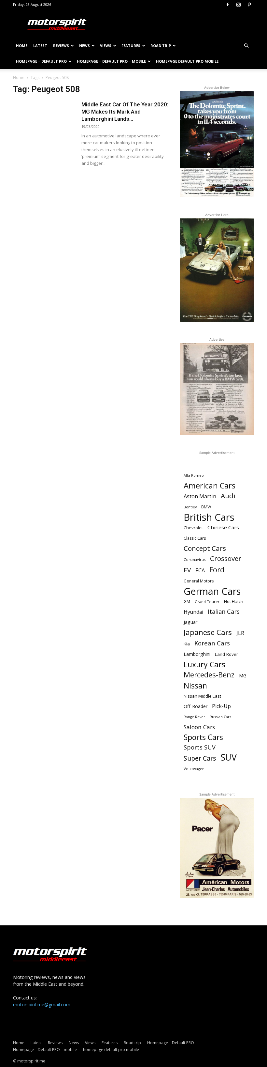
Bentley (190, 507)
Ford (216, 569)
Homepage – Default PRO (41, 61)
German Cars (212, 591)
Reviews (61, 45)
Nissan (195, 685)
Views (105, 45)
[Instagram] (238, 4)
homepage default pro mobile (187, 61)
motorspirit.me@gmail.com (41, 1004)
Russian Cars (220, 716)
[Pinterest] (249, 4)
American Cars (209, 485)
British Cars (209, 517)
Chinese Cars (223, 527)
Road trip (160, 45)
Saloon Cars (199, 727)
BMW (206, 507)
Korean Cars (212, 643)
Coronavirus (194, 559)
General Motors (199, 581)
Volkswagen (194, 768)
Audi (228, 495)
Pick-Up (221, 706)
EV (187, 570)
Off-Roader (195, 706)
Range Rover (194, 717)
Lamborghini (197, 654)
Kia (187, 644)
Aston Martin (200, 496)
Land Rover (226, 654)
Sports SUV (200, 747)
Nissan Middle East (202, 696)
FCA (200, 570)
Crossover (225, 558)
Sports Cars (203, 737)
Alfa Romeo (194, 475)
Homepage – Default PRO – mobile (111, 61)
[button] (246, 46)
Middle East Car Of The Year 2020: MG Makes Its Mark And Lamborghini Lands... (124, 111)
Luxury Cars (204, 664)
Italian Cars (224, 611)
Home (21, 45)
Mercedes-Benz (209, 674)
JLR (240, 632)
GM (187, 601)
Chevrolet (193, 528)
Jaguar (190, 622)
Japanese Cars (208, 632)
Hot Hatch (233, 601)
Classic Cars (195, 538)
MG (242, 676)
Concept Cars (205, 548)
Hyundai (193, 612)
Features (130, 45)
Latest (40, 45)
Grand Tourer (207, 601)
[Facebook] (227, 4)
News (84, 45)
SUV (229, 757)
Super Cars (200, 758)
